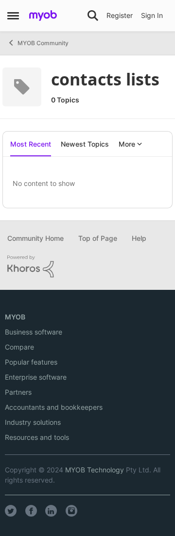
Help (139, 238)
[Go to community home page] (43, 15)
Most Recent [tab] (30, 144)
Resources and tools (37, 437)
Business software (33, 332)
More (127, 144)
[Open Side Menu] (13, 15)
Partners (18, 392)
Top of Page (97, 238)
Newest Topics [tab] (85, 144)
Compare (19, 347)
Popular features (31, 362)
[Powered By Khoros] (87, 266)
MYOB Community (43, 43)
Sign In (152, 15)
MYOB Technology (94, 470)
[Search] (93, 15)
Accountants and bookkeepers (54, 407)
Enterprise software (36, 377)
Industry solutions (33, 422)
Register (119, 15)
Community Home (35, 238)
